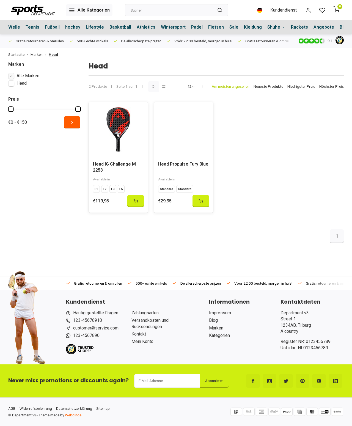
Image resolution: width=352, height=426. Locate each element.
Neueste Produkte (268, 86)
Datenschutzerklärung (74, 408)
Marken (37, 54)
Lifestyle (95, 27)
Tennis (32, 27)
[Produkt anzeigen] (135, 201)
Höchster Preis (331, 86)
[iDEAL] (236, 412)
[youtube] (319, 381)
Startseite (16, 54)
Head (53, 54)
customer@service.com (96, 328)
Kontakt (138, 334)
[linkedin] (335, 381)
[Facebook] (253, 381)
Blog (213, 320)
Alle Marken (27, 75)
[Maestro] (312, 412)
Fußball (52, 27)
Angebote (324, 27)
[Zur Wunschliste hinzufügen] (139, 110)
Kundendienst (283, 10)
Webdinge (73, 415)
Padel (197, 27)
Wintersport (173, 27)
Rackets (299, 27)
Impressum (220, 312)
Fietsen (216, 27)
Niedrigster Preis (301, 86)
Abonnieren (214, 381)
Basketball (120, 27)
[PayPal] (287, 412)
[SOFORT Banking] (274, 412)
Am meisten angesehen (230, 86)
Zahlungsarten (145, 312)
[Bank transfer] (249, 412)
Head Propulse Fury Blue (183, 164)
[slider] (10, 109)
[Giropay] (325, 412)
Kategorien (219, 335)
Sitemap (103, 408)
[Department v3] (33, 10)
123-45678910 (87, 320)
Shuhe (273, 27)
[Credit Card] (299, 412)
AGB (11, 408)
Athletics (146, 27)
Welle (14, 27)
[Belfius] (337, 412)
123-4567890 (86, 335)
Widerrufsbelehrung (36, 408)
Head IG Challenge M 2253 (114, 167)
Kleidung (253, 27)
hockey (72, 27)
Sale (233, 27)
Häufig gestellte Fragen (95, 312)
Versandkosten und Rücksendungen (150, 323)
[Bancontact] (261, 412)
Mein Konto (142, 341)
